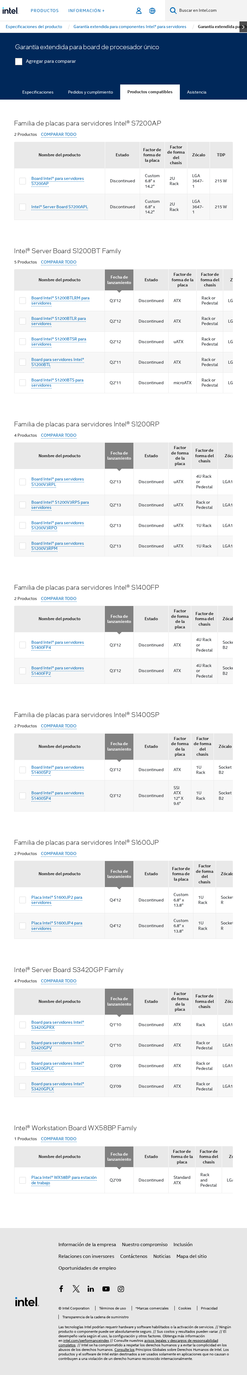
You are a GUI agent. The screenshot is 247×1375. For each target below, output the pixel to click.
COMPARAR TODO (59, 134)
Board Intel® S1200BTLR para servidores (58, 321)
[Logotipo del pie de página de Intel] (27, 1301)
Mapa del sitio (192, 1256)
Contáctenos (133, 1256)
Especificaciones (38, 92)
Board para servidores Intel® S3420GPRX (57, 1024)
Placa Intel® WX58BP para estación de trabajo (64, 1180)
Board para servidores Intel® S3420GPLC (57, 1066)
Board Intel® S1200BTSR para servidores (58, 341)
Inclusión (183, 1245)
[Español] (152, 10)
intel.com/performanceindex (86, 1340)
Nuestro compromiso (144, 1245)
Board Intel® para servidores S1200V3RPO (57, 525)
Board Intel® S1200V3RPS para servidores (60, 504)
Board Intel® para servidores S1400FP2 (57, 670)
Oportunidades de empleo (87, 1268)
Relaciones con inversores (86, 1256)
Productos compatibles (150, 92)
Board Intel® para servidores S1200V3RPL (57, 481)
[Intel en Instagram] (121, 1289)
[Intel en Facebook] (61, 1289)
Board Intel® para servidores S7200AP (57, 181)
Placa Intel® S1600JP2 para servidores (56, 900)
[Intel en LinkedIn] (91, 1289)
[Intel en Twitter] (76, 1289)
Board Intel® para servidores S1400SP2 (57, 769)
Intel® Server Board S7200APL (59, 206)
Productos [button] (45, 10)
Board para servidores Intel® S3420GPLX (57, 1086)
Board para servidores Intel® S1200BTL (57, 362)
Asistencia (196, 92)
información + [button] (86, 10)
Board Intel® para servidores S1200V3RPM (57, 546)
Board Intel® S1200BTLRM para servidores (60, 300)
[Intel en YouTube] (106, 1289)
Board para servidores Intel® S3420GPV (57, 1045)
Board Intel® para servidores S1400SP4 (57, 795)
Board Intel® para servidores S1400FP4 (57, 645)
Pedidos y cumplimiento (90, 92)
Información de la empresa (87, 1245)
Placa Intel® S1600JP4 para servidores (56, 925)
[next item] (243, 26)
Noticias (161, 1256)
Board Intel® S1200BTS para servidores (57, 382)
